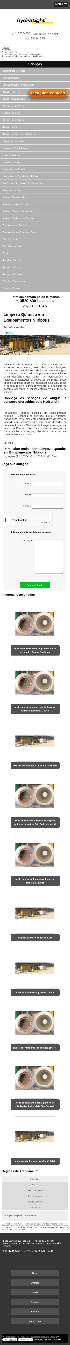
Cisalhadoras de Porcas (13, 106)
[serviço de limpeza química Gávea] (35, 967)
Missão (35, 1292)
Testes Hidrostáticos (11, 239)
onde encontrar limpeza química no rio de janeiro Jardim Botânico (35, 650)
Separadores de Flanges (13, 190)
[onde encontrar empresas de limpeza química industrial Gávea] (35, 681)
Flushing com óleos (11, 113)
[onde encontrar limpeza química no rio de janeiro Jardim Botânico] (35, 622)
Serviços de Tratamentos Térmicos (18, 218)
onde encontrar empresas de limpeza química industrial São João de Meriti (35, 822)
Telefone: (26, 506)
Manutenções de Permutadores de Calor (20, 176)
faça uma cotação (48, 93)
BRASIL (35, 1184)
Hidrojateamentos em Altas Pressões (19, 134)
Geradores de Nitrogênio (13, 120)
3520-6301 (25, 33)
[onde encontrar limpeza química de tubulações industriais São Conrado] (35, 1077)
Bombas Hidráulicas (11, 78)
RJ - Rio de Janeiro (35, 1190)
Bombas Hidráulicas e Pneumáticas (18, 85)
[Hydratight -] (35, 19)
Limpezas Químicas (11, 155)
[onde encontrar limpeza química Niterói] (35, 1021)
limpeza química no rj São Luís (35, 937)
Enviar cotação (35, 585)
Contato (35, 1311)
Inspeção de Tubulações (13, 141)
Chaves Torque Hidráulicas (14, 99)
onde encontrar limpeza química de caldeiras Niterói (35, 881)
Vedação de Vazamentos (13, 281)
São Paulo (35, 1207)
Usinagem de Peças (11, 267)
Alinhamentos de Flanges (13, 71)
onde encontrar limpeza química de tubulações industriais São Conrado (35, 1104)
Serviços (35, 64)
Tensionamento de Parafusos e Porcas (19, 232)
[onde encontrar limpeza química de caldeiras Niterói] (35, 853)
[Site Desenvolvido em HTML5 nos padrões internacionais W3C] (25, 1339)
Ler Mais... (9, 442)
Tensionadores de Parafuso (14, 225)
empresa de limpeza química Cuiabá (35, 1161)
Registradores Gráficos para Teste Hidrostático (23, 183)
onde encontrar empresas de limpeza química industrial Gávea (35, 709)
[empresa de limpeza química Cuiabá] (35, 1135)
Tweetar (9, 332)
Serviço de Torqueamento (13, 197)
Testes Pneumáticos (11, 246)
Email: (28, 494)
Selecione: (35, 1179)
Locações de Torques (11, 162)
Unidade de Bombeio (11, 260)
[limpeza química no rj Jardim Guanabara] (35, 740)
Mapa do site (35, 1321)
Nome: (28, 483)
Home (35, 1273)
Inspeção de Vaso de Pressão (15, 148)
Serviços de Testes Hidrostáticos (17, 211)
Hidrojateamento (9, 127)
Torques (6, 253)
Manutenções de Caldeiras (14, 169)
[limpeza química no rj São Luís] (35, 912)
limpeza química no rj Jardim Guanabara (35, 765)
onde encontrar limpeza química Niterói (35, 1047)
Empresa (35, 1283)
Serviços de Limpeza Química (15, 204)
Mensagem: (28, 540)
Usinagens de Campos (12, 274)
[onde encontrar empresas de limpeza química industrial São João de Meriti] (35, 794)
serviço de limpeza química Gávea (35, 992)
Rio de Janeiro (35, 1196)
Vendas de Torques (11, 288)
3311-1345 (38, 38)
